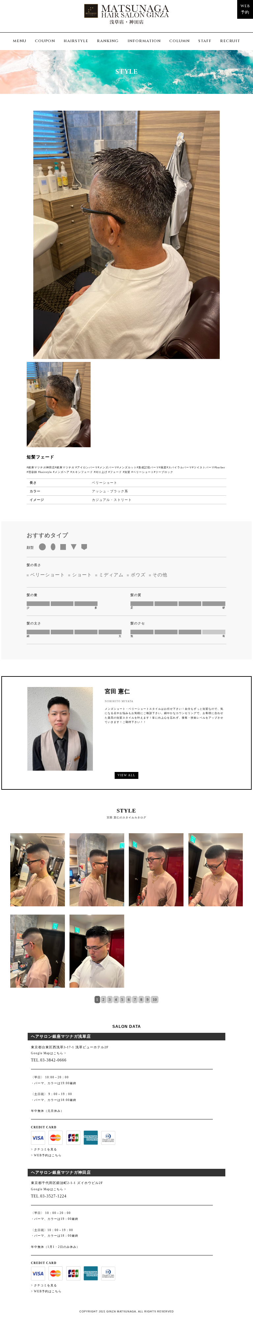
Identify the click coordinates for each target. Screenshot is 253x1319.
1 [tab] (97, 1000)
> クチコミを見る (44, 1149)
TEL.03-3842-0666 (49, 1060)
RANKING (108, 41)
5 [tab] (122, 1000)
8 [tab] (141, 1000)
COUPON (45, 41)
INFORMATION (144, 41)
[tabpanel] (126, 914)
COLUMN (179, 41)
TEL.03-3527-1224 (49, 1196)
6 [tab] (129, 1000)
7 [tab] (135, 1000)
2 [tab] (103, 1000)
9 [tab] (148, 1000)
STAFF (204, 41)
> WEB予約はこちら (46, 1155)
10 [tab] (155, 1000)
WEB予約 (245, 9)
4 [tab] (116, 1000)
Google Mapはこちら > (48, 1053)
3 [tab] (110, 1000)
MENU (19, 41)
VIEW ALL (126, 775)
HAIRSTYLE (76, 41)
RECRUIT (230, 41)
